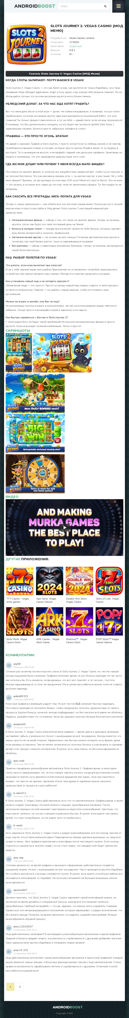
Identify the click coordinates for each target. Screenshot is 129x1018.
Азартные (75, 46)
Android (34, 6)
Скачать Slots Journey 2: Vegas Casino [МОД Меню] (64, 73)
